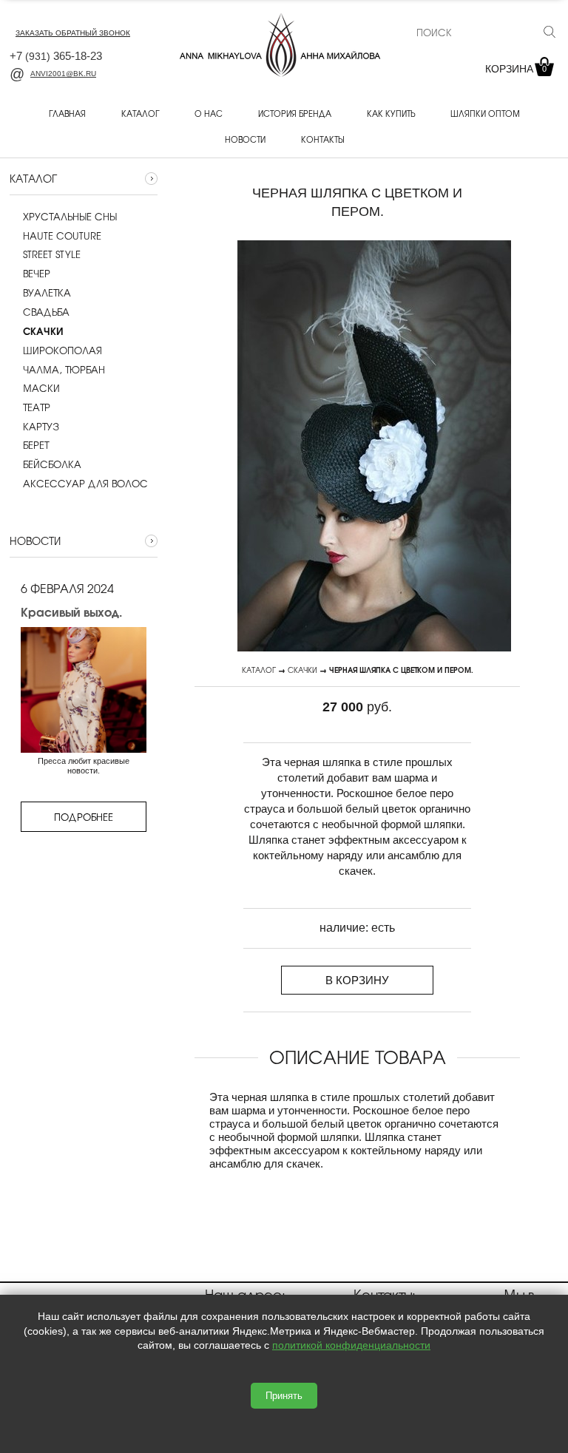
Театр (36, 407)
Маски (41, 388)
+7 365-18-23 (56, 56)
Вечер (36, 273)
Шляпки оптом (485, 113)
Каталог (140, 113)
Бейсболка (52, 464)
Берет (36, 445)
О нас (209, 113)
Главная (67, 113)
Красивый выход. (71, 611)
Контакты (322, 139)
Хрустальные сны (70, 216)
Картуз (41, 426)
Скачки (302, 669)
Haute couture (62, 236)
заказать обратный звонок (73, 33)
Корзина (516, 69)
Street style (52, 254)
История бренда (294, 113)
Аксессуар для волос (85, 483)
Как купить (391, 113)
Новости (245, 139)
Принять (284, 1395)
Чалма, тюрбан (64, 369)
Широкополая (62, 350)
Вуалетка (47, 292)
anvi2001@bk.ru (63, 74)
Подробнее (83, 817)
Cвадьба (46, 312)
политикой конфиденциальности (351, 1345)
